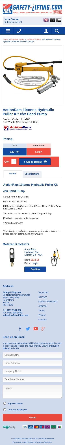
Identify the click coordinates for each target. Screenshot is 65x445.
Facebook (20, 329)
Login (38, 151)
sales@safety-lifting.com (15, 315)
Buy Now (35, 269)
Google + (43, 329)
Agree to (12, 403)
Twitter (28, 329)
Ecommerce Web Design (23, 442)
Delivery (42, 297)
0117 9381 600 (19, 31)
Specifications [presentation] (32, 174)
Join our (12, 410)
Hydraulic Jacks (17, 39)
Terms (41, 310)
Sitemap (42, 306)
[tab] (12, 174)
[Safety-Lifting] (32, 9)
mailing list (22, 410)
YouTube (36, 329)
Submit (32, 417)
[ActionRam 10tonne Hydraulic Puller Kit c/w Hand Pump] (32, 75)
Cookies (42, 319)
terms (19, 403)
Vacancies (43, 292)
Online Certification (47, 301)
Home (5, 39)
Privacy (42, 315)
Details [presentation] (12, 173)
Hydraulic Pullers (34, 39)
